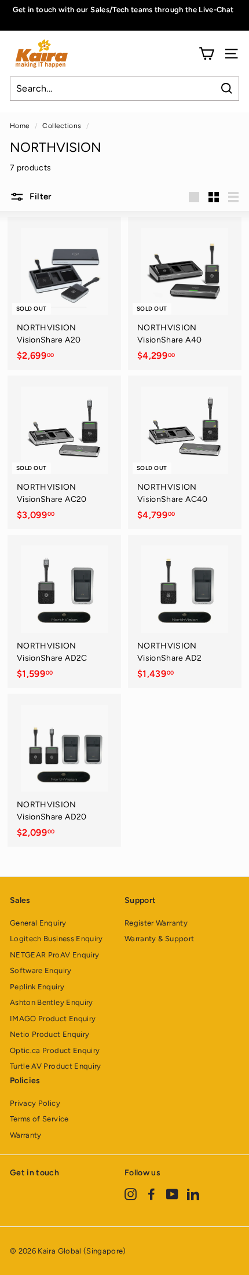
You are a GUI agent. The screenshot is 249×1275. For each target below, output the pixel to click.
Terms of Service (39, 1118)
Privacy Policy (35, 1103)
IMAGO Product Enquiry (53, 1018)
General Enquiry (38, 923)
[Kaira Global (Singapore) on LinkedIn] (193, 1193)
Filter (39, 196)
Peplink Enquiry (37, 986)
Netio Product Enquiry (49, 1034)
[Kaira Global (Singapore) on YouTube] (172, 1193)
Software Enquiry (41, 970)
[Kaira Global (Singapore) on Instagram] (130, 1193)
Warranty (26, 1135)
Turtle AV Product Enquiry (55, 1066)
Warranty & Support (159, 938)
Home (20, 126)
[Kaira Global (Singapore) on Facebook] (151, 1193)
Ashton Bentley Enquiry (51, 1002)
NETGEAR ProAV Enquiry (54, 954)
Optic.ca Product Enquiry (55, 1050)
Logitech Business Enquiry (56, 938)
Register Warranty (156, 923)
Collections (61, 126)
